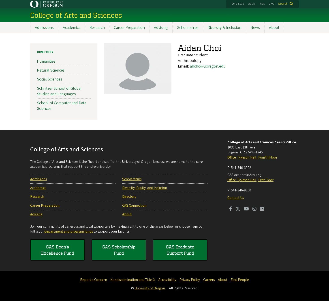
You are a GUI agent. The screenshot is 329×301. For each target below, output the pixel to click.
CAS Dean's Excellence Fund (57, 250)
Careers (209, 279)
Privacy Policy (189, 279)
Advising (161, 27)
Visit (262, 4)
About (274, 27)
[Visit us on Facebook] (230, 209)
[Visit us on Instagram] (254, 209)
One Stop (238, 4)
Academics (71, 27)
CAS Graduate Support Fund (180, 250)
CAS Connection (134, 205)
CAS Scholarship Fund (118, 250)
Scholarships (188, 27)
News (255, 27)
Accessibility (167, 279)
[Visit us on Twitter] (238, 209)
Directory (45, 52)
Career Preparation (129, 27)
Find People (240, 279)
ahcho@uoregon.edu (208, 66)
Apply (251, 4)
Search (283, 4)
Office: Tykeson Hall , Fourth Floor (252, 157)
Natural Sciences (51, 70)
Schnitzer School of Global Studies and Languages (59, 91)
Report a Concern (93, 279)
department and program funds (68, 231)
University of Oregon (150, 288)
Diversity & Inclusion (224, 27)
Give (271, 4)
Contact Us (235, 197)
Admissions (44, 27)
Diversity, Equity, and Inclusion (144, 187)
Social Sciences (49, 79)
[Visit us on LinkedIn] (262, 209)
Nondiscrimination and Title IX (132, 279)
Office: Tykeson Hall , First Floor (250, 180)
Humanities (46, 61)
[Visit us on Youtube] (246, 209)
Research (97, 27)
